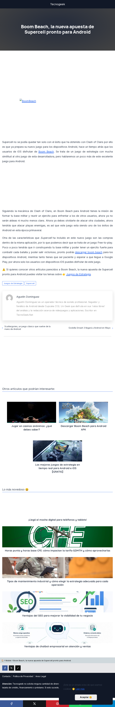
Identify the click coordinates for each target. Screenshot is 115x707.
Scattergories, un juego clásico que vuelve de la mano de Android (27, 327)
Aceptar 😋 (86, 697)
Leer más (80, 689)
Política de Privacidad (23, 676)
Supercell (30, 283)
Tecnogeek (57, 4)
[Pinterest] (57, 703)
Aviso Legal (40, 676)
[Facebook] (11, 703)
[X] (34, 703)
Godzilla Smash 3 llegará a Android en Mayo (90, 327)
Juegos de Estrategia (13, 283)
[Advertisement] (57, 75)
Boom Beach (46, 151)
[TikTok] (18, 668)
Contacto (6, 676)
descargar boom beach (88, 252)
